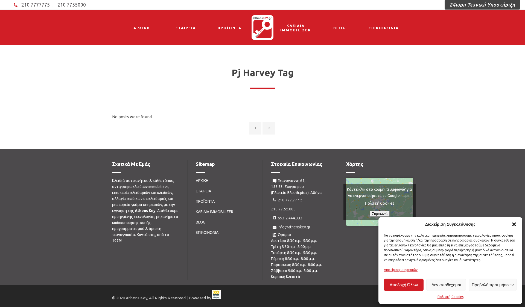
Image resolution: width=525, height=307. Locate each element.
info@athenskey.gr (294, 227)
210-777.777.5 (290, 200)
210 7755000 (71, 4)
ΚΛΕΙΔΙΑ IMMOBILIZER (214, 212)
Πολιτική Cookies (450, 297)
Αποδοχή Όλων (404, 284)
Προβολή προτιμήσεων (493, 284)
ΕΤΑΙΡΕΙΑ (203, 191)
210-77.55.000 (283, 209)
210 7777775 (35, 4)
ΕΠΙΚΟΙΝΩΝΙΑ (207, 232)
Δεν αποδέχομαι (446, 284)
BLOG (200, 222)
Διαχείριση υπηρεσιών (401, 270)
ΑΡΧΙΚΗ (202, 180)
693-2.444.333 (290, 218)
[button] (514, 224)
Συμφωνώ (379, 214)
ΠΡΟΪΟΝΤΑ (205, 201)
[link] (216, 298)
